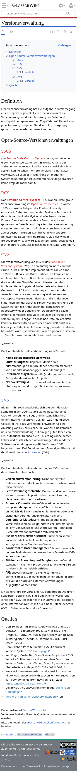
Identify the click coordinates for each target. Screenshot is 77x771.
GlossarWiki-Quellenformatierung (48, 722)
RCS (5, 192)
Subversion (34, 452)
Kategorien (8, 734)
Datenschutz (9, 766)
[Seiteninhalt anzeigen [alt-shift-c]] (3, 32)
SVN (5, 400)
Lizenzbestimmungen (57, 766)
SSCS (6, 151)
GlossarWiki (25, 5)
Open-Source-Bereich (44, 204)
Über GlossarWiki (30, 766)
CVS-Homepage (37, 651)
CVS (5, 254)
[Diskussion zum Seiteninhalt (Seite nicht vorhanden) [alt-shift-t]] (11, 32)
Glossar (50, 734)
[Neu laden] (64, 32)
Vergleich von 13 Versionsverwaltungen (31, 696)
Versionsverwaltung (29, 734)
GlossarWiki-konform (36, 710)
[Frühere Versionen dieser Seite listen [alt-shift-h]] (58, 32)
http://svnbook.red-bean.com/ (25, 683)
